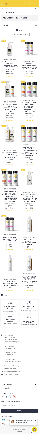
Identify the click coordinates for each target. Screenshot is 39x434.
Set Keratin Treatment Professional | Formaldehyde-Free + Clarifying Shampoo (9, 155)
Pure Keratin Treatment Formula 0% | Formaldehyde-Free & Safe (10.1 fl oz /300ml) (10, 64)
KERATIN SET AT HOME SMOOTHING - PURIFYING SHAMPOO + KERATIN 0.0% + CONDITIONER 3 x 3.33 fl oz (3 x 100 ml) (29, 107)
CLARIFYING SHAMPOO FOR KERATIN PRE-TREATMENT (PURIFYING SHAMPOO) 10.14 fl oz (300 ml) (29, 280)
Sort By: (13, 34)
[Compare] (33, 4)
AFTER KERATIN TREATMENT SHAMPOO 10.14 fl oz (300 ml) (9, 283)
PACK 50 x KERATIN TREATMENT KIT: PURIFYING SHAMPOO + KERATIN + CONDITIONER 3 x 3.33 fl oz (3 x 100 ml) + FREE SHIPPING (9, 196)
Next (20, 30)
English (34, 433)
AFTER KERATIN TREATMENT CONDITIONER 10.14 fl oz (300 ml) (29, 242)
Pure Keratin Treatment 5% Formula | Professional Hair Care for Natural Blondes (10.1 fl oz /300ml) (29, 198)
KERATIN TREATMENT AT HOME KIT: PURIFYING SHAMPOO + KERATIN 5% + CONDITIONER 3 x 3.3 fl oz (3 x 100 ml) (29, 151)
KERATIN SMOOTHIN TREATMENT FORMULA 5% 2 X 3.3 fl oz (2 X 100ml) (9, 240)
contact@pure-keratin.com (12, 371)
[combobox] (33, 433)
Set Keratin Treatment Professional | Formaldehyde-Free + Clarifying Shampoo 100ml (9, 108)
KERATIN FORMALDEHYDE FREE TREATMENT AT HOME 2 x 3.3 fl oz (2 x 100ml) (29, 66)
